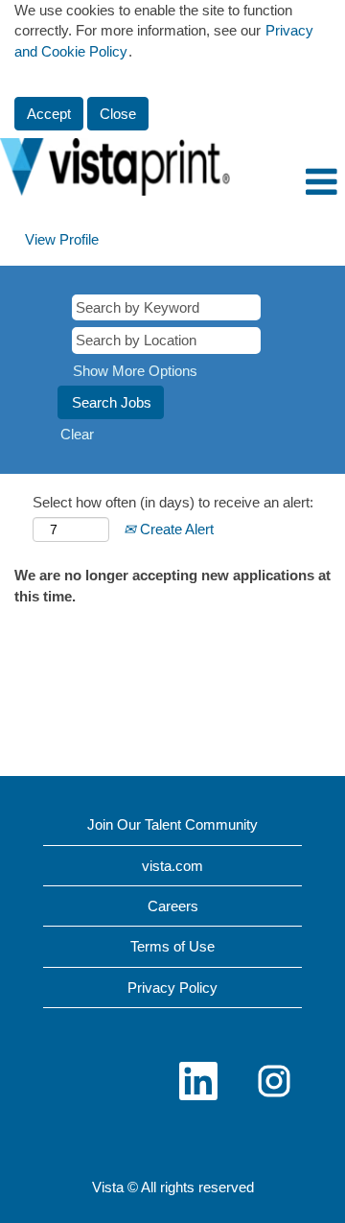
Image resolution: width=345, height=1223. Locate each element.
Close (118, 114)
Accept (49, 114)
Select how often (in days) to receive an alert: (173, 502)
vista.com (172, 866)
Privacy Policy (172, 987)
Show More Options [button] (135, 371)
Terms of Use (172, 946)
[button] (287, 181)
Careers (173, 906)
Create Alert (175, 529)
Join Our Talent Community (172, 824)
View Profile (62, 239)
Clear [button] (77, 434)
